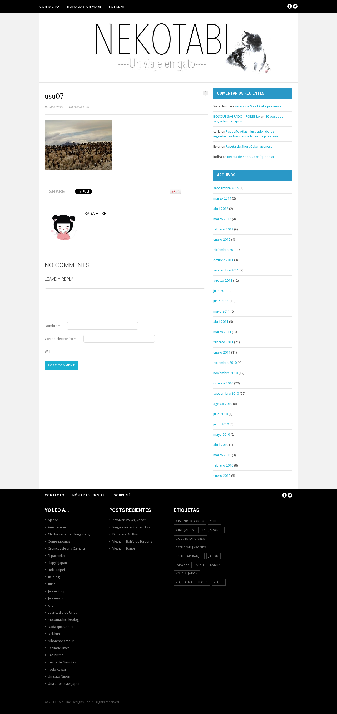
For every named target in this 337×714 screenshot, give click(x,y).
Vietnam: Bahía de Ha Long (132, 541)
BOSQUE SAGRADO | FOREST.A (236, 116)
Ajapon (53, 520)
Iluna (52, 584)
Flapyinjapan (57, 563)
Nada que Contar (61, 627)
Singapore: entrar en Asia (131, 527)
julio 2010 (220, 414)
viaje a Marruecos (192, 582)
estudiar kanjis (189, 556)
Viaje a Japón (187, 573)
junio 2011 (221, 301)
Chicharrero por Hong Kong (69, 534)
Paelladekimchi (59, 648)
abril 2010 (220, 445)
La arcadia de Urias (62, 612)
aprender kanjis (190, 521)
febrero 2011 (223, 342)
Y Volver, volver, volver (129, 520)
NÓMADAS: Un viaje (84, 6)
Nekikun (54, 634)
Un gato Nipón (59, 676)
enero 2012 (221, 239)
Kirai (51, 605)
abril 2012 (220, 209)
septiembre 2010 (226, 393)
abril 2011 (220, 322)
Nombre (52, 326)
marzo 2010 (222, 455)
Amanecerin (57, 527)
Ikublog (54, 577)
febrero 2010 (223, 465)
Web (48, 352)
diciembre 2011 (225, 250)
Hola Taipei (56, 570)
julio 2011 (220, 291)
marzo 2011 (222, 332)
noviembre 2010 (225, 373)
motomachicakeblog (63, 620)
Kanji (200, 565)
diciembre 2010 (225, 363)
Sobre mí (117, 6)
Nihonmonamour (61, 641)
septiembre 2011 (226, 270)
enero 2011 (221, 352)
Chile (214, 521)
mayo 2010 (221, 435)
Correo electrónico (60, 339)
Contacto (49, 6)
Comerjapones (59, 541)
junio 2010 (221, 424)
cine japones (211, 530)
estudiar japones (191, 547)
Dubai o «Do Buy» (125, 534)
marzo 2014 (222, 198)
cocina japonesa (190, 539)
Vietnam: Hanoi (123, 549)
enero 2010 (221, 476)
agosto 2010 (222, 404)
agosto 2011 (222, 280)
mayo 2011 (221, 311)
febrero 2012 (223, 229)
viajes (219, 582)
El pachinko (56, 556)
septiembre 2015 (226, 188)
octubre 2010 (223, 383)
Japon (214, 556)
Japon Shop (57, 591)
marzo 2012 (222, 219)
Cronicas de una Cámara (66, 549)
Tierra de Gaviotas (62, 662)
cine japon (185, 530)
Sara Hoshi (56, 107)
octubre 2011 (223, 260)
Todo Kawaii (57, 669)
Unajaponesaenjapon (64, 684)
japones (183, 565)
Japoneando (57, 598)
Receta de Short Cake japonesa (258, 106)
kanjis (215, 565)
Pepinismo (56, 655)
